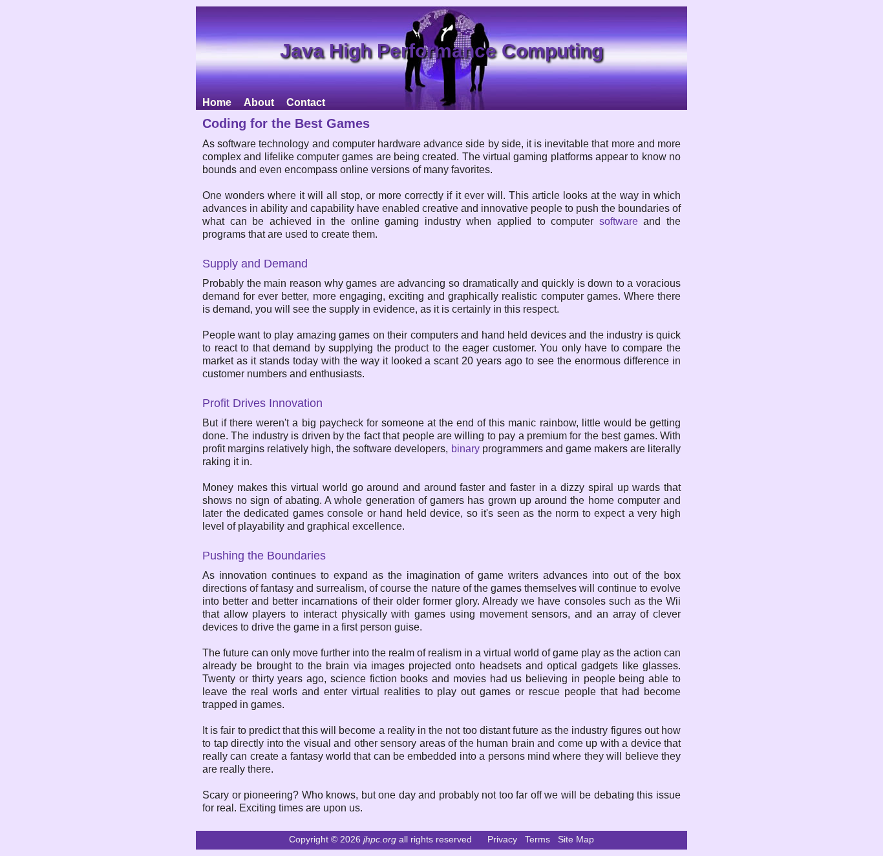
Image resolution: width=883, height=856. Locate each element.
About (259, 102)
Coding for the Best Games (286, 123)
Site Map (576, 839)
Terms (537, 839)
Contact (305, 102)
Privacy (502, 839)
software (618, 221)
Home (216, 102)
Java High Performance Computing (441, 50)
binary (465, 448)
